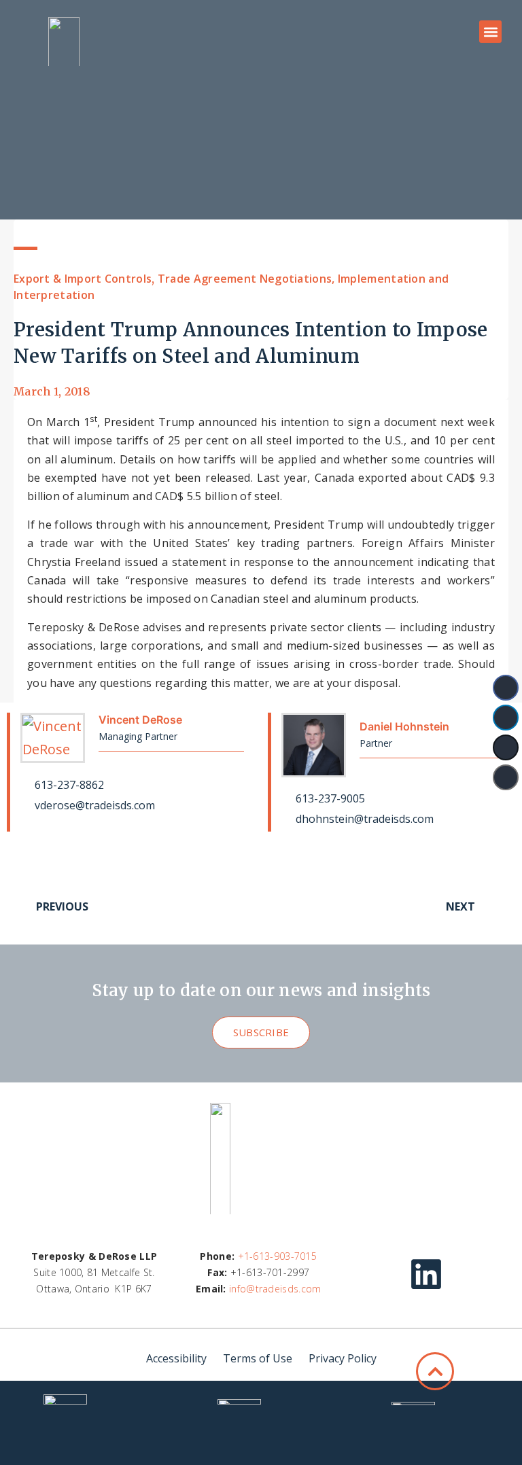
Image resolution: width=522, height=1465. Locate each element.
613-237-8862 (68, 784)
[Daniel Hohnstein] (313, 745)
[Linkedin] (426, 1274)
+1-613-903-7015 (277, 1256)
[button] (490, 31)
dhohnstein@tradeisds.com (363, 818)
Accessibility (176, 1358)
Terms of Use (257, 1358)
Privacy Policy (343, 1358)
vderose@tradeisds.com (93, 805)
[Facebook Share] (506, 688)
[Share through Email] (506, 777)
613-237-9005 (329, 798)
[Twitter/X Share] (506, 747)
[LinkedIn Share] (506, 717)
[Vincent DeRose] (52, 738)
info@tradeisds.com (275, 1288)
